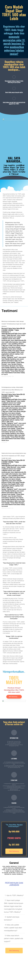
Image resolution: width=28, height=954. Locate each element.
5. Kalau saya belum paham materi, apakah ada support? (13, 938)
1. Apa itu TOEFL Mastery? (14, 895)
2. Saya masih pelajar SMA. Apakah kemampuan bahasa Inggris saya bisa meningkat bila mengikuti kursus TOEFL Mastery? (13, 906)
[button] (14, 895)
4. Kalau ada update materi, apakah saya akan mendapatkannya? (13, 928)
